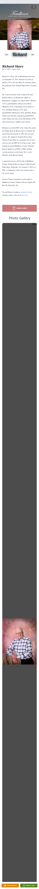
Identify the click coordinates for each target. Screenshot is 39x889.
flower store (24, 195)
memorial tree (25, 192)
